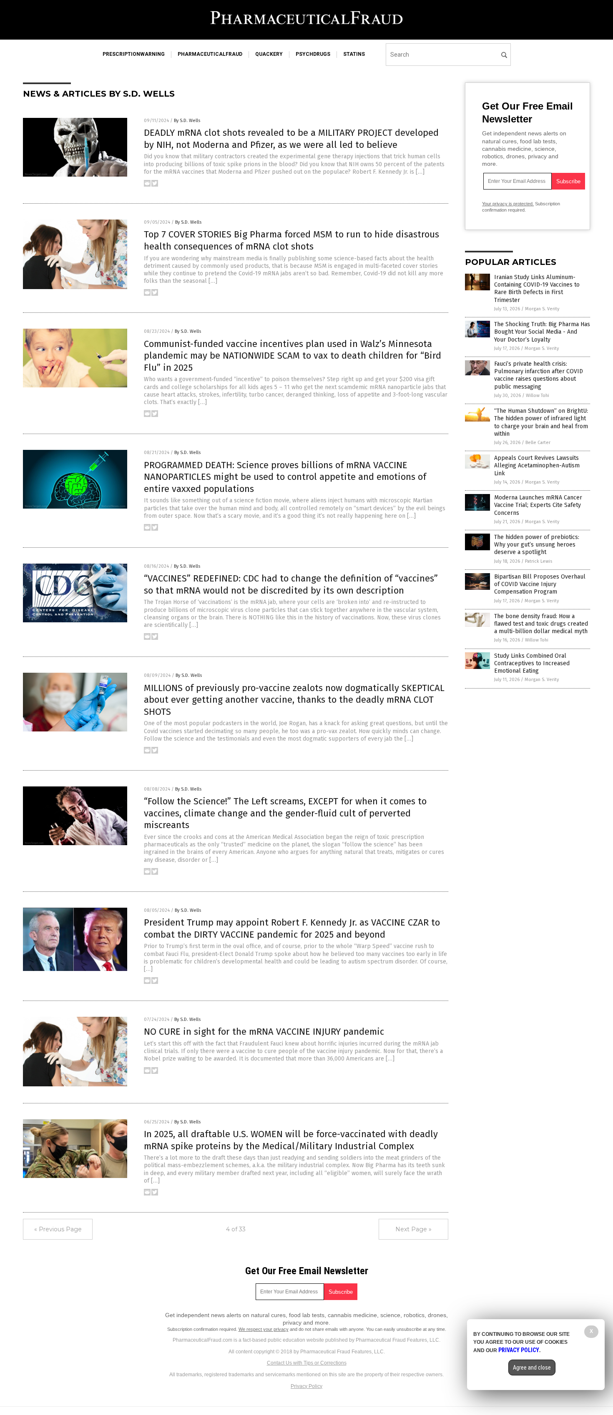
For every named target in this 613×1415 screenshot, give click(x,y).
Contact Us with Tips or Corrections (307, 1363)
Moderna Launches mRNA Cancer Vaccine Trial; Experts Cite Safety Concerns (538, 505)
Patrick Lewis (538, 561)
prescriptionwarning (134, 54)
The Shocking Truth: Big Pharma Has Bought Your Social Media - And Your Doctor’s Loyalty (542, 332)
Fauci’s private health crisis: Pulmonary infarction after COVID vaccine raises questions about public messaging (538, 375)
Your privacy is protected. (508, 203)
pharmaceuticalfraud (210, 54)
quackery (269, 54)
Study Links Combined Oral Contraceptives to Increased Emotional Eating (532, 663)
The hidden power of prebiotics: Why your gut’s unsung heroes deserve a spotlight (536, 545)
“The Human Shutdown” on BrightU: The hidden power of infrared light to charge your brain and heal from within (541, 422)
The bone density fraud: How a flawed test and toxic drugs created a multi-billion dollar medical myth (541, 624)
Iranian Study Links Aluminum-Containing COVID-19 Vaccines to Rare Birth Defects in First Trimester (537, 289)
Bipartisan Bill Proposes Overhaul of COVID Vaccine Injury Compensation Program (539, 584)
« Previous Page (58, 1229)
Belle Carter (537, 442)
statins (354, 54)
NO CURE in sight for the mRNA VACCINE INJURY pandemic (264, 1031)
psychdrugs (313, 54)
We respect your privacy (264, 1329)
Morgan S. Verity (542, 309)
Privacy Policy (306, 1386)
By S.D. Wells (187, 120)
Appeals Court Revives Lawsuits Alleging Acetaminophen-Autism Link (537, 465)
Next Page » (413, 1229)
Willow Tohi (537, 395)
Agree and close (532, 1367)
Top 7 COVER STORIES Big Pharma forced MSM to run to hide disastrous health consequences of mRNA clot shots (291, 240)
